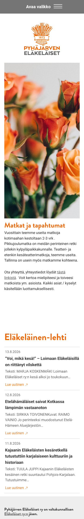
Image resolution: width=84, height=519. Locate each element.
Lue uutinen (14, 385)
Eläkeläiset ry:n (16, 514)
